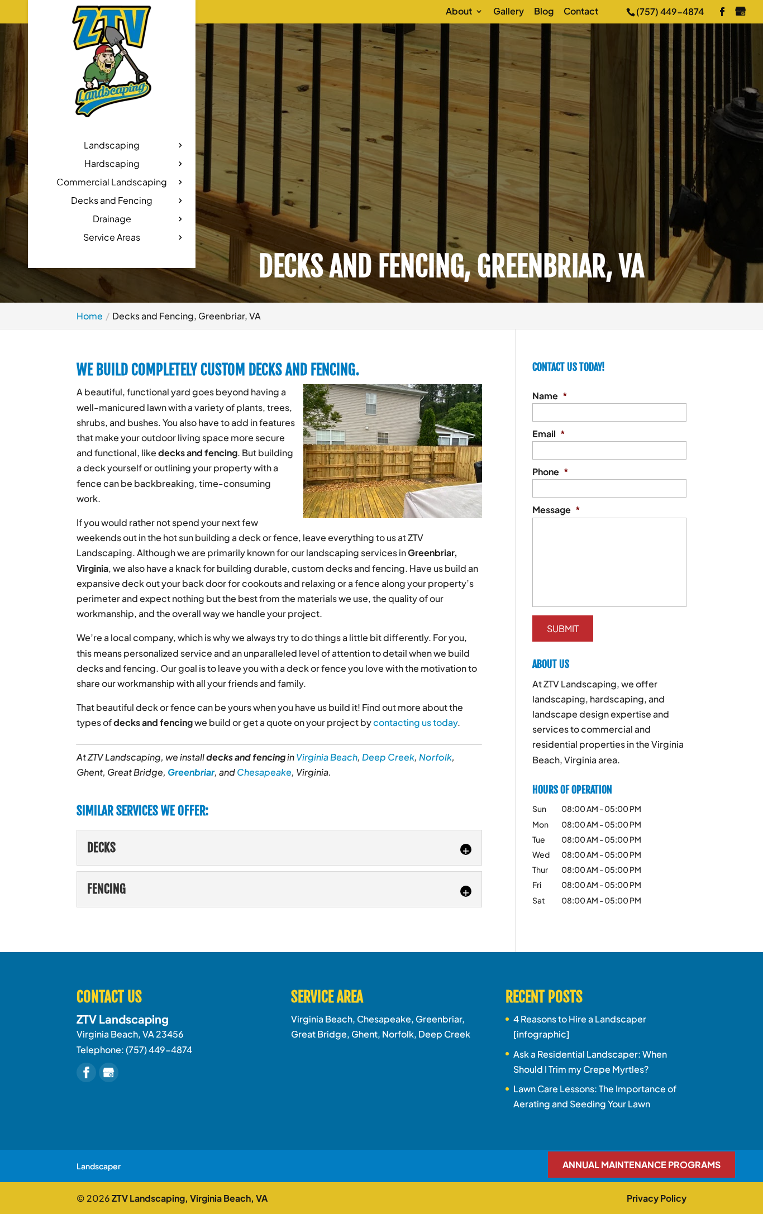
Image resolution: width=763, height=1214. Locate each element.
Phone (550, 471)
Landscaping (112, 146)
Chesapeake (264, 772)
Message (556, 509)
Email (548, 433)
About (459, 12)
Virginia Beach (326, 757)
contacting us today (415, 722)
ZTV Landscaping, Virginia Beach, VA (190, 1198)
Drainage (112, 219)
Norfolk (435, 757)
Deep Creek (388, 757)
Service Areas (111, 238)
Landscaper (99, 1166)
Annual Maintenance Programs (641, 1164)
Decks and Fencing (111, 201)
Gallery (508, 12)
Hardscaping (112, 164)
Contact (581, 12)
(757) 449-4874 (670, 11)
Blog (544, 12)
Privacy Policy (656, 1198)
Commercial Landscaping (111, 183)
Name (550, 396)
